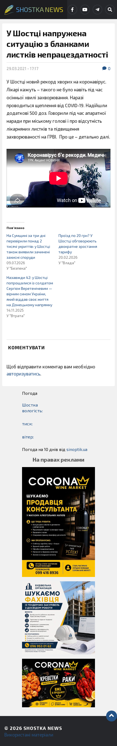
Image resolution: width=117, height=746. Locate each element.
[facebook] (72, 9)
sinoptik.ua (76, 449)
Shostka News (42, 728)
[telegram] (97, 9)
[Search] (110, 9)
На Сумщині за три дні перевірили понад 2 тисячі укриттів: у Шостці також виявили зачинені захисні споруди (28, 246)
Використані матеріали (28, 734)
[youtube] (85, 9)
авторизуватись (23, 373)
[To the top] (111, 716)
